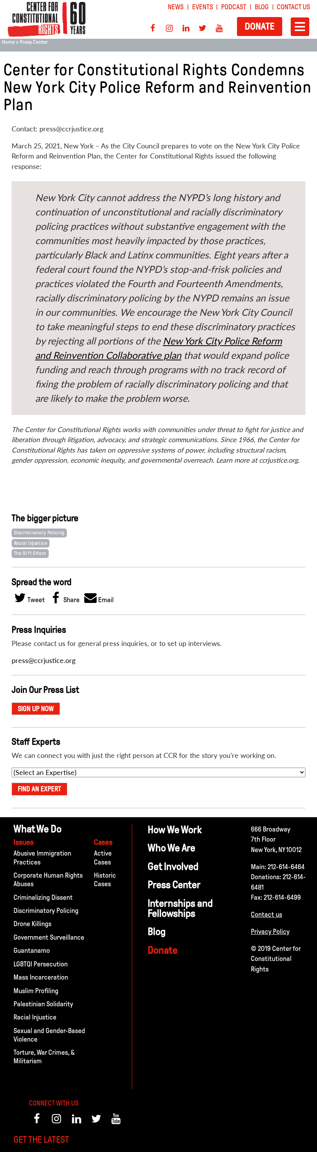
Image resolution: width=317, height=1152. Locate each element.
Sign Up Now (36, 709)
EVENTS (202, 7)
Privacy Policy (270, 931)
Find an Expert (39, 789)
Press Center (34, 42)
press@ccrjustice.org (43, 660)
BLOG (262, 7)
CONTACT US (293, 7)
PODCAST (233, 7)
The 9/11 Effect (30, 553)
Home (8, 42)
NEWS (176, 7)
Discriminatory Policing (39, 533)
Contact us (266, 914)
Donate (259, 26)
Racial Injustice (31, 543)
